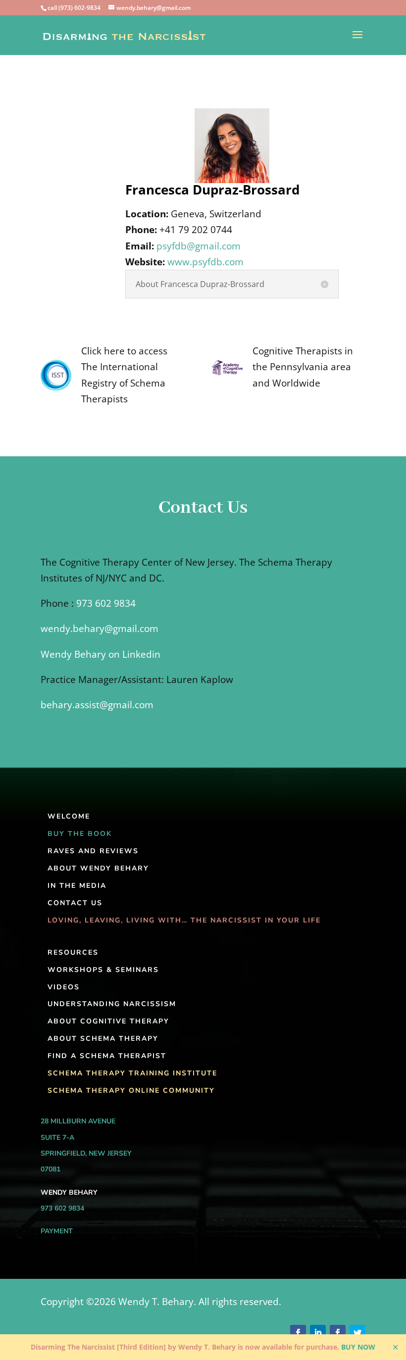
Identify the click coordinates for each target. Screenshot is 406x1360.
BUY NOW (358, 1347)
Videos (64, 987)
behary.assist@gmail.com (97, 704)
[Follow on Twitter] (357, 1333)
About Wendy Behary (98, 868)
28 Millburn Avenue (78, 1121)
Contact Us (75, 903)
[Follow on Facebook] (298, 1333)
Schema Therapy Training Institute (132, 1073)
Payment (57, 1231)
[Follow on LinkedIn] (318, 1333)
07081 (50, 1169)
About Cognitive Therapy (108, 1021)
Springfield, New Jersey (86, 1153)
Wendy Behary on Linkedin (100, 654)
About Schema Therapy (103, 1038)
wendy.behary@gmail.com (99, 628)
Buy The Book (80, 833)
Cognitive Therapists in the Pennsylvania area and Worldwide (303, 366)
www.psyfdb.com (205, 261)
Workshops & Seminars (103, 969)
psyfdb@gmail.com (198, 246)
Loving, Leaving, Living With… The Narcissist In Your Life (184, 920)
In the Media (77, 885)
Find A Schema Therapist (107, 1056)
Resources (73, 952)
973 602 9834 (106, 603)
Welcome (69, 816)
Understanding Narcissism (112, 1004)
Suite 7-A (57, 1137)
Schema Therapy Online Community (131, 1090)
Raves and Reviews (93, 851)
